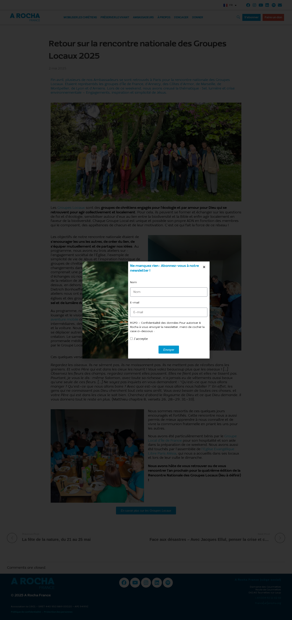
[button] (204, 266)
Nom (133, 282)
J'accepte (141, 339)
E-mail (134, 302)
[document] (146, 310)
